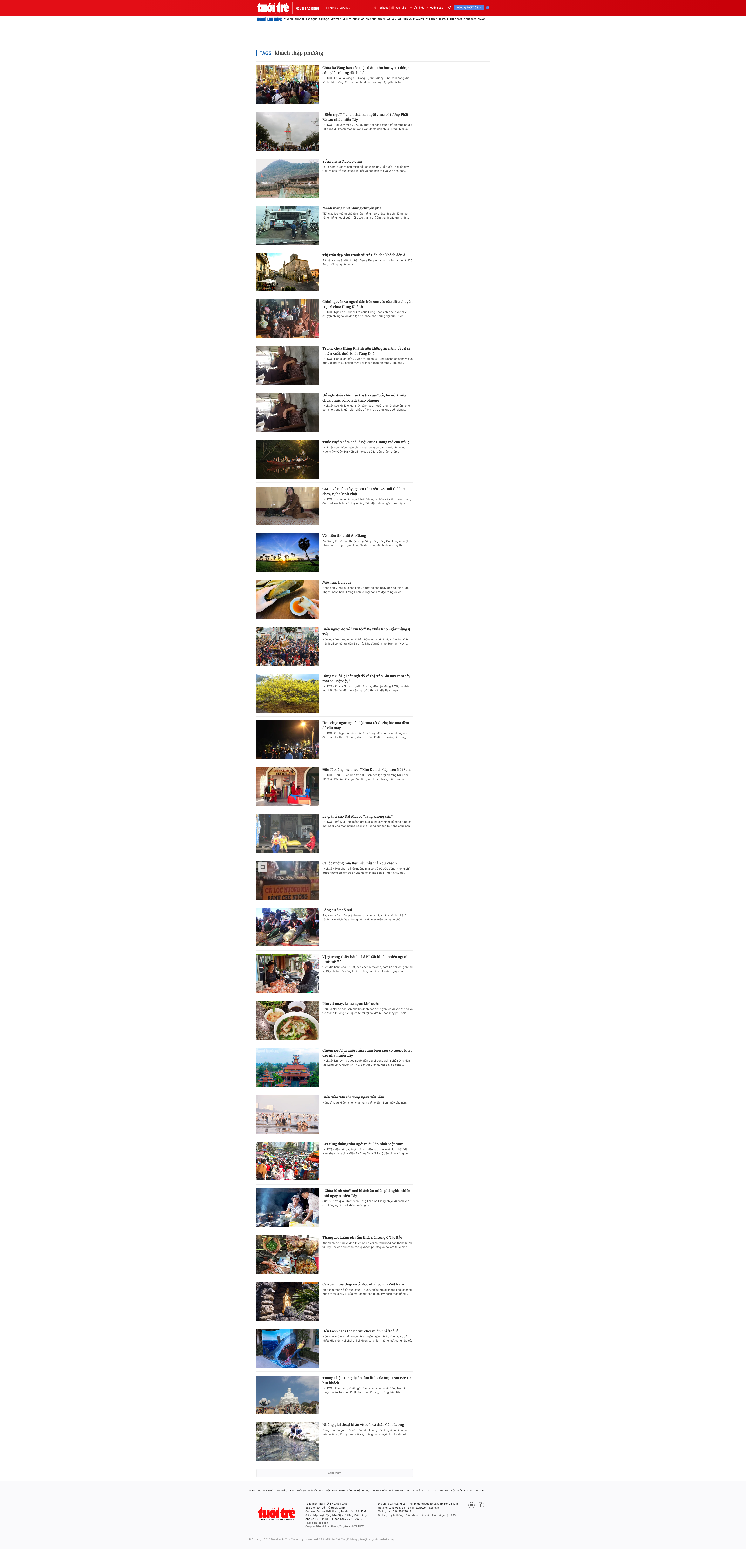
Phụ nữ (451, 19)
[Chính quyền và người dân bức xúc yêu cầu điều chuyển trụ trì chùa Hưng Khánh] (287, 318)
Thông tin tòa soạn (316, 1522)
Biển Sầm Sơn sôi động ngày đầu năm (353, 1097)
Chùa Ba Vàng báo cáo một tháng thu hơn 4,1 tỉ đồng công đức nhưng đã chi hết (365, 70)
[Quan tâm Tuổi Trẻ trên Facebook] (481, 1505)
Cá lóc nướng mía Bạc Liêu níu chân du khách (359, 863)
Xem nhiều (281, 1490)
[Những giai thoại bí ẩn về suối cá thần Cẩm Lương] (287, 1441)
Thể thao (431, 19)
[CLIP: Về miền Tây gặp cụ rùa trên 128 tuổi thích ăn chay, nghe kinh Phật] (287, 506)
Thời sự (288, 19)
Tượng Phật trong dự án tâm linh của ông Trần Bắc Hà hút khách (366, 1380)
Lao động (312, 19)
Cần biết (419, 7)
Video (292, 1490)
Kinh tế (347, 19)
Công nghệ (353, 1490)
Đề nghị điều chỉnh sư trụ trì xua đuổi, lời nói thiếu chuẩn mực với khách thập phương (364, 397)
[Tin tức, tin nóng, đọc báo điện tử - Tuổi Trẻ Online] (276, 8)
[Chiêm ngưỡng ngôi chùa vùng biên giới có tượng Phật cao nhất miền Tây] (287, 1067)
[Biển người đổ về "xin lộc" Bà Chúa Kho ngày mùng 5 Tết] (287, 646)
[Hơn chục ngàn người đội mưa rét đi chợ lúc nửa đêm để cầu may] (287, 739)
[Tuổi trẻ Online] (277, 1513)
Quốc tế (299, 19)
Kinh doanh (339, 1490)
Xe (363, 1490)
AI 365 (442, 19)
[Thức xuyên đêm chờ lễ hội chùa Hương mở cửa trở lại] (287, 459)
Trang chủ (255, 1490)
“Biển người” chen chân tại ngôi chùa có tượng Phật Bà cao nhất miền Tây (365, 117)
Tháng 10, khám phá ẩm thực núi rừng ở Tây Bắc (362, 1237)
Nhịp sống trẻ (384, 1490)
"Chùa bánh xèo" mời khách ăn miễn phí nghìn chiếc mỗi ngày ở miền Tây (366, 1193)
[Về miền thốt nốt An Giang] (287, 552)
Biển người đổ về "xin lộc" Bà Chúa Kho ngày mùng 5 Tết (366, 631)
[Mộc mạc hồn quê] (287, 599)
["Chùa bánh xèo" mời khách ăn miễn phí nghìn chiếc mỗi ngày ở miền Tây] (287, 1207)
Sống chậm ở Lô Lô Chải (342, 161)
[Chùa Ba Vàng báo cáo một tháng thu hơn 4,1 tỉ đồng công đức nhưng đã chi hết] (287, 84)
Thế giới (312, 1490)
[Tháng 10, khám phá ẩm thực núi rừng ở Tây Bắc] (287, 1254)
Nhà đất (445, 1490)
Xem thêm (334, 1473)
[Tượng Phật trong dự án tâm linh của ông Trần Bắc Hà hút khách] (287, 1395)
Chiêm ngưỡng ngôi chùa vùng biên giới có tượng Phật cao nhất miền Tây (367, 1053)
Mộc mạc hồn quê (336, 582)
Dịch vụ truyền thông (390, 1515)
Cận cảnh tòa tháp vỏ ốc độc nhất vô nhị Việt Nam (363, 1284)
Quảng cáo (436, 7)
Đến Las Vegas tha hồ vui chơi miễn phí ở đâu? (360, 1331)
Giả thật (469, 1490)
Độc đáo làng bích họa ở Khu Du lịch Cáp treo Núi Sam (366, 769)
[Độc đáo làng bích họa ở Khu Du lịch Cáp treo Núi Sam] (287, 786)
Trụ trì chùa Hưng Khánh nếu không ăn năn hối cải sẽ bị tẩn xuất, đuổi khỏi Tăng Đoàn (366, 351)
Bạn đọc (324, 19)
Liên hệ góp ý (440, 1515)
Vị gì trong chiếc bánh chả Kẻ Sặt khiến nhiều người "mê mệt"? (364, 959)
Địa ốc (481, 19)
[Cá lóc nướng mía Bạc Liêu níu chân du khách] (287, 880)
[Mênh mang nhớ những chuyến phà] (287, 225)
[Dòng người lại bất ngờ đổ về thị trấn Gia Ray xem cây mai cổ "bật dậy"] (287, 693)
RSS (453, 1515)
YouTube (400, 7)
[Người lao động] (307, 8)
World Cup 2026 (466, 19)
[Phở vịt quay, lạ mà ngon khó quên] (287, 1020)
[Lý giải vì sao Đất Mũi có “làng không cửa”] (287, 833)
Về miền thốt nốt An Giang (344, 536)
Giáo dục (371, 19)
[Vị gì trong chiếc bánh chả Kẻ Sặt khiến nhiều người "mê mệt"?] (287, 973)
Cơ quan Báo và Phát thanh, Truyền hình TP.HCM (334, 1526)
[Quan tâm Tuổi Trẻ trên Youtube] (471, 1505)
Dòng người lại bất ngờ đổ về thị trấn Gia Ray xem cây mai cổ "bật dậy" (366, 678)
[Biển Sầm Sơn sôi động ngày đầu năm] (287, 1114)
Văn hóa (399, 1490)
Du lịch (370, 1490)
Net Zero (335, 19)
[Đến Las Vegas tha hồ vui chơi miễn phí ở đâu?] (287, 1348)
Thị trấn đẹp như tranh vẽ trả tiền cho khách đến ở (363, 255)
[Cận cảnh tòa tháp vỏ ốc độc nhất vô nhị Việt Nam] (287, 1301)
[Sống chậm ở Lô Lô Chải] (287, 178)
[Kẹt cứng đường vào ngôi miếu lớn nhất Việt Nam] (287, 1161)
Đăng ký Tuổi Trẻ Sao (469, 7)
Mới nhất (268, 1490)
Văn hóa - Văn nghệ (403, 19)
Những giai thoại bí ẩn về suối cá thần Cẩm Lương (363, 1425)
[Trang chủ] (269, 19)
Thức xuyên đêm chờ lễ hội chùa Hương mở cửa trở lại (366, 442)
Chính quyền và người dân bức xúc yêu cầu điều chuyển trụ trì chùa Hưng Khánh (367, 304)
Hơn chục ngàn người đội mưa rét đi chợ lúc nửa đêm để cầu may (365, 725)
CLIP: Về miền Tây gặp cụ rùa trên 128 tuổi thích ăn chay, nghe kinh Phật (364, 491)
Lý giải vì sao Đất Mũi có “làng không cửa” (357, 816)
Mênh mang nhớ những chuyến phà (351, 208)
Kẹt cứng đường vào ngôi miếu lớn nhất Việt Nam (362, 1144)
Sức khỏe (358, 19)
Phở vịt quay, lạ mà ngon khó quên (350, 1003)
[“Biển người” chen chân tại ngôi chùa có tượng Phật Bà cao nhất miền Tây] (287, 131)
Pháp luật (384, 19)
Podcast (383, 7)
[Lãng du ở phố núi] (287, 927)
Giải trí (420, 19)
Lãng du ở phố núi (337, 910)
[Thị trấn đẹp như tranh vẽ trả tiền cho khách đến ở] (287, 272)
